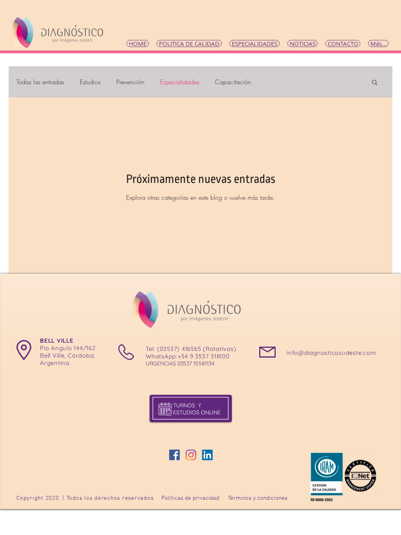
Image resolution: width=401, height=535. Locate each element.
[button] (374, 83)
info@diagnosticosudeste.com (331, 352)
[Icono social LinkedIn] (207, 455)
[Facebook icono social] (174, 455)
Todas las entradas (40, 82)
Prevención (130, 82)
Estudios (90, 82)
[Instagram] (191, 455)
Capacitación (233, 82)
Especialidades (179, 82)
